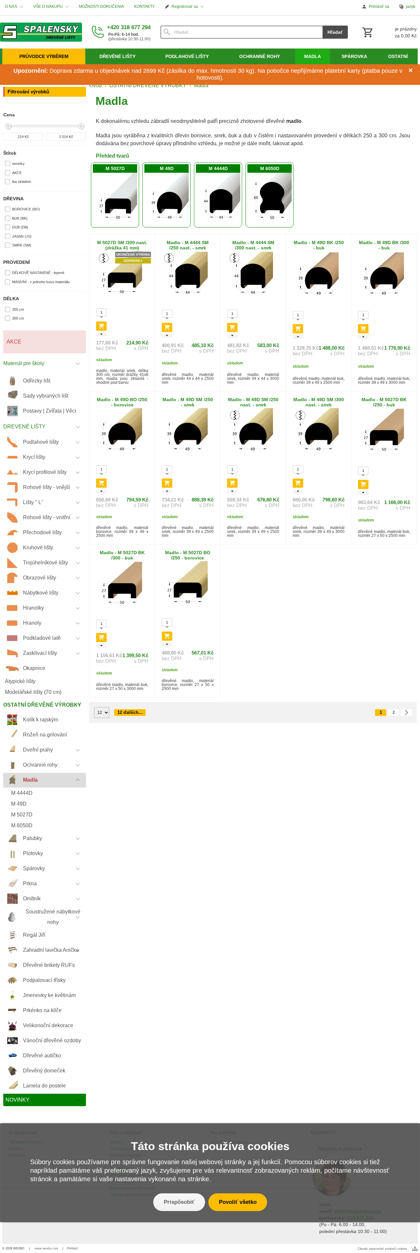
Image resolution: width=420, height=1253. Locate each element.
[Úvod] (41, 32)
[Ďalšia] (406, 712)
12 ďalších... (129, 712)
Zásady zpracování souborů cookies (382, 1248)
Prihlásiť (72, 1248)
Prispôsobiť (179, 1202)
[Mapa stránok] (415, 1249)
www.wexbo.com (46, 1248)
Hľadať (335, 32)
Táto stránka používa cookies (210, 1146)
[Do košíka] (101, 326)
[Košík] (389, 32)
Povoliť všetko (238, 1202)
